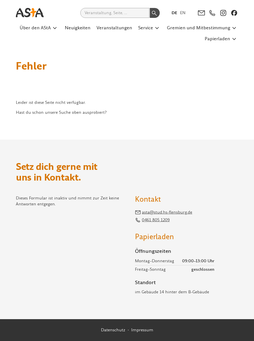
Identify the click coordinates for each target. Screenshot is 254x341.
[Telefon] (212, 13)
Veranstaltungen (114, 28)
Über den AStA (35, 28)
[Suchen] (155, 13)
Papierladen (217, 39)
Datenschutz (113, 330)
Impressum (142, 330)
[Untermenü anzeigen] (55, 28)
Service (145, 28)
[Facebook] (234, 13)
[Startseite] (24, 12)
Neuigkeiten (78, 28)
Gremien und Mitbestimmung (198, 28)
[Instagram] (223, 13)
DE (174, 13)
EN (183, 13)
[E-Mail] (201, 13)
